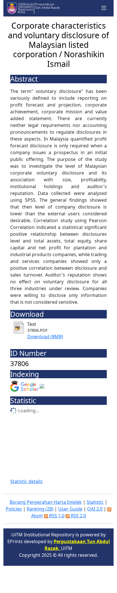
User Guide (70, 509)
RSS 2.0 (78, 516)
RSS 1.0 (56, 516)
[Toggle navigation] (104, 8)
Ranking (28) (40, 509)
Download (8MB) (45, 336)
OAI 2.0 (95, 509)
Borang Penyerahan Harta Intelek (46, 502)
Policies (14, 509)
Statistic (95, 502)
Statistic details (26, 481)
